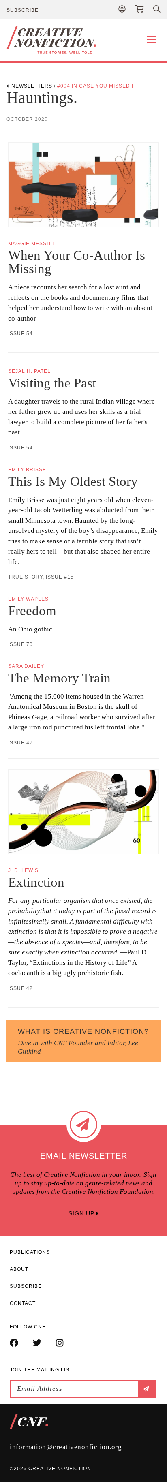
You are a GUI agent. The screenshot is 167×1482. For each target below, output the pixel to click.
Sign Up (82, 1213)
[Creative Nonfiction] (83, 40)
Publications (30, 1252)
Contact (23, 1303)
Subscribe (22, 10)
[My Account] (122, 10)
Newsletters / (34, 86)
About (19, 1269)
